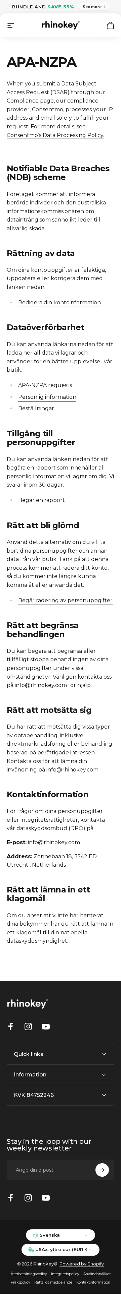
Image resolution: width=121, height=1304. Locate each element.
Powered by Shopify (81, 1263)
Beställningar (36, 408)
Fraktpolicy (20, 1282)
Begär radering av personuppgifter (65, 600)
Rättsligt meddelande (53, 1282)
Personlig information (47, 397)
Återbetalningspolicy (28, 1274)
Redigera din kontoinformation (59, 302)
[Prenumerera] (102, 1170)
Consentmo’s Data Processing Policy (55, 135)
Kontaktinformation (93, 1282)
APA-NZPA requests (45, 385)
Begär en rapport (41, 500)
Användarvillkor (97, 1274)
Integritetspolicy (65, 1274)
